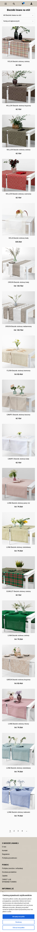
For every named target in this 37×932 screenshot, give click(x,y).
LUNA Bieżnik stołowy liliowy (18, 724)
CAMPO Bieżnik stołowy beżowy (18, 415)
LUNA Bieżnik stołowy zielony (18, 635)
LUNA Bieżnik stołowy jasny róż (18, 503)
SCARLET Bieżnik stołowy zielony (18, 591)
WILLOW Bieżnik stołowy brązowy (18, 106)
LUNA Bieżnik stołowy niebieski (18, 812)
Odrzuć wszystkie (18, 927)
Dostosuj (19, 922)
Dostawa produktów (9, 872)
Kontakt (5, 851)
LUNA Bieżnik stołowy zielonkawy (18, 547)
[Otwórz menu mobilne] (6, 4)
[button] (22, 4)
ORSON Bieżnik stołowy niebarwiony (18, 326)
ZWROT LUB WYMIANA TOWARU (9, 881)
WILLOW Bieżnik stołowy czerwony (18, 194)
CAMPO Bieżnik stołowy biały (18, 459)
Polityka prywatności (9, 858)
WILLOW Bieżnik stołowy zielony (18, 150)
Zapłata (4, 876)
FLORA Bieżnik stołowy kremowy (18, 371)
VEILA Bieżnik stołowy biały (19, 238)
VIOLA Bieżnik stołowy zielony (19, 61)
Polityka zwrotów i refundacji (12, 868)
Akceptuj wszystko (18, 916)
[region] (18, 912)
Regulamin (6, 854)
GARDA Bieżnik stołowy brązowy (18, 680)
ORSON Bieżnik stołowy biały (18, 282)
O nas (4, 847)
